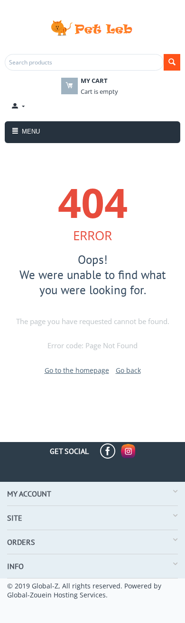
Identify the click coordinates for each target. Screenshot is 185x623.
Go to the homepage (77, 370)
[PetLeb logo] (92, 27)
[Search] (172, 62)
